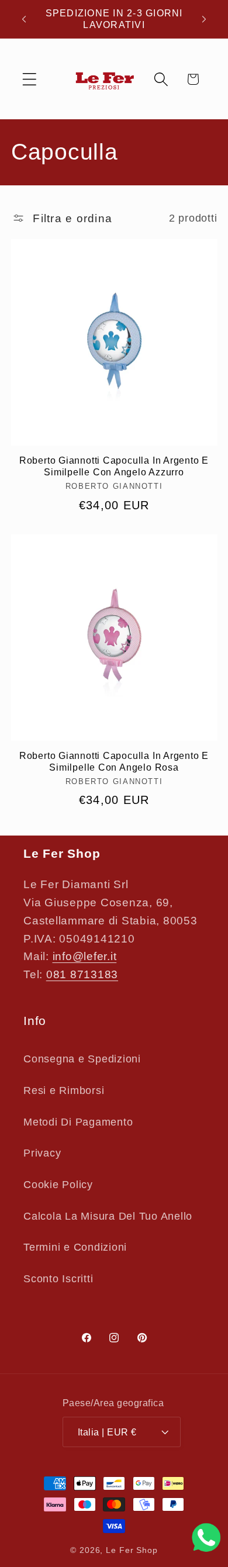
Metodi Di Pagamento (78, 1122)
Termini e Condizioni (75, 1247)
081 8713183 (82, 974)
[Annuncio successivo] (204, 19)
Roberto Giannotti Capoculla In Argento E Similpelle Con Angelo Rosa (114, 761)
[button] (29, 79)
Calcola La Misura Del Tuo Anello (107, 1216)
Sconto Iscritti (58, 1279)
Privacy (42, 1153)
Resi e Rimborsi (63, 1090)
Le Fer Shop (132, 1550)
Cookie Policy (58, 1184)
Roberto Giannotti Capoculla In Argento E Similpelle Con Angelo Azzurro (114, 466)
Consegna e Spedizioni (82, 1059)
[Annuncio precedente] (24, 19)
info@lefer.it (85, 956)
